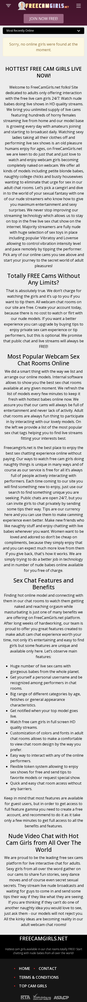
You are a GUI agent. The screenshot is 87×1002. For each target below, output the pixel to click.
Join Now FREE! (43, 18)
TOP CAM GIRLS (33, 986)
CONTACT (48, 968)
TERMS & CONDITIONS (39, 977)
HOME (24, 968)
